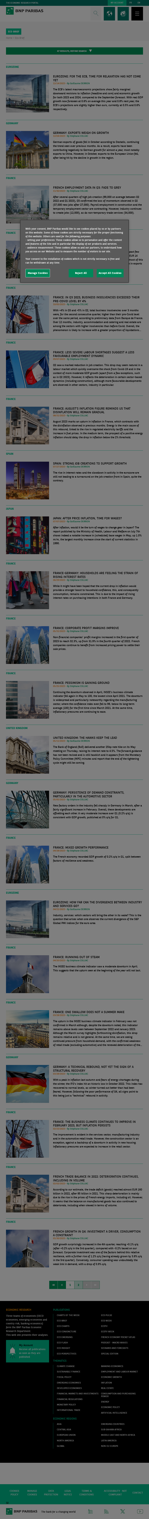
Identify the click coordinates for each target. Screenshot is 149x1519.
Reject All (81, 273)
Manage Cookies (38, 273)
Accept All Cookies (110, 273)
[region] (74, 251)
